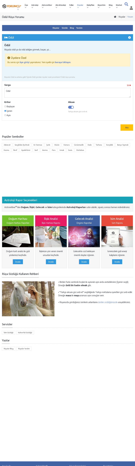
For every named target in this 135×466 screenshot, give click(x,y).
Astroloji (34, 5)
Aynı (8, 115)
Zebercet (7, 145)
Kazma (6, 150)
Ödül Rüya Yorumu (13, 16)
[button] (126, 4)
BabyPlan (90, 5)
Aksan (71, 102)
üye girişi (24, 62)
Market (119, 5)
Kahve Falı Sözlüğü (25, 332)
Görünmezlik (78, 145)
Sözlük (65, 28)
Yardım (79, 28)
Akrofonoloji (61, 5)
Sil (128, 85)
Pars (53, 150)
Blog (110, 5)
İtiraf (15, 150)
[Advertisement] (67, 174)
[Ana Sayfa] (115, 16)
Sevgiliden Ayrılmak (22, 145)
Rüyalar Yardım (24, 349)
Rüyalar (80, 5)
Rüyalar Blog (8, 349)
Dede (89, 145)
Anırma (45, 150)
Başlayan (10, 106)
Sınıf (36, 150)
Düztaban (80, 150)
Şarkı (48, 145)
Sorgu (7, 85)
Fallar (71, 5)
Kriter (7, 102)
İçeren (9, 111)
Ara (126, 127)
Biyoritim (101, 5)
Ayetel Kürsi (25, 150)
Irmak (62, 150)
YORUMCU (14, 6)
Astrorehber (47, 5)
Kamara (67, 145)
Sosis (70, 150)
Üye (26, 5)
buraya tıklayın (63, 62)
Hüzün (56, 145)
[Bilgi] (129, 37)
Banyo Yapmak (122, 145)
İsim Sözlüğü (8, 332)
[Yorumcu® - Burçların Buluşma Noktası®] (4, 6)
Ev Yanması (38, 145)
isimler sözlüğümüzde (108, 302)
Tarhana (99, 145)
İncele (18, 262)
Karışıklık (109, 145)
